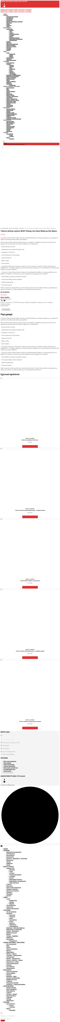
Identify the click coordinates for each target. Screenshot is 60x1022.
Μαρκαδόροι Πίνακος (14, 37)
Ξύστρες (11, 32)
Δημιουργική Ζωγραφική (12, 16)
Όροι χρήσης (7, 763)
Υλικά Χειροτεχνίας (11, 102)
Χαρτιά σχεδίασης (10, 108)
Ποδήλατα (8, 25)
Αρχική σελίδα (4, 228)
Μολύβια (11, 30)
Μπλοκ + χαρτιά (10, 95)
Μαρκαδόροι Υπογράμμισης (16, 39)
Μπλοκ (8, 80)
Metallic (11, 56)
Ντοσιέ (11, 36)
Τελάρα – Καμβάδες (11, 81)
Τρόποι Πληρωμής (9, 764)
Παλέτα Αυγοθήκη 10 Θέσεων (30, 440)
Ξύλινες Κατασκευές (11, 60)
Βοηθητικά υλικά (10, 79)
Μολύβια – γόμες (10, 112)
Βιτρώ (10, 70)
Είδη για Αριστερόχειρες (12, 44)
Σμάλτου (11, 71)
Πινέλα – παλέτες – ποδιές (12, 100)
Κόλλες (8, 92)
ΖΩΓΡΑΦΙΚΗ (6, 61)
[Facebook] (1, 301)
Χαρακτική (9, 59)
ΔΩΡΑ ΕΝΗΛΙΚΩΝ (7, 120)
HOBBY (5, 51)
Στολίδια (11, 136)
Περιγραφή (6, 309)
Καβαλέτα (8, 82)
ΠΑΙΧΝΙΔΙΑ (6, 15)
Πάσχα (8, 137)
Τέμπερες (11, 66)
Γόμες (10, 31)
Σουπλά (8, 50)
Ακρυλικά (11, 65)
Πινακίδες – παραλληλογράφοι (13, 118)
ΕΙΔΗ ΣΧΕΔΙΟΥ (7, 107)
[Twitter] (3, 301)
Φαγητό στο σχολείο (11, 46)
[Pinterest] (4, 301)
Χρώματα (8, 64)
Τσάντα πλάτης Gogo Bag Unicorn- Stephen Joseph (30, 651)
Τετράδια (11, 35)
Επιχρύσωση (12, 85)
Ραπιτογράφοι (9, 110)
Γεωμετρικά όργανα (14, 34)
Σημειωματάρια (13, 40)
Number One (12, 54)
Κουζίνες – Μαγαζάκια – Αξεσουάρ (14, 21)
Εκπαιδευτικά (9, 17)
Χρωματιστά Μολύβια (11, 113)
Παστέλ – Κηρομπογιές (11, 98)
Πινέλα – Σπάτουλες (11, 77)
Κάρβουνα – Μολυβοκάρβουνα (13, 75)
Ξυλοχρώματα (12, 74)
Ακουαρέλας (12, 69)
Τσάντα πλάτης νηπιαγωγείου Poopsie (30, 721)
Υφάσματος (12, 72)
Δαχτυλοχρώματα (10, 91)
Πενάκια (8, 111)
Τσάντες (8, 41)
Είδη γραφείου (9, 123)
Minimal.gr (11, 785)
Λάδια (10, 67)
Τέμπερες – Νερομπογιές (12, 96)
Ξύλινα (8, 24)
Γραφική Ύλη (9, 29)
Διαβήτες (8, 116)
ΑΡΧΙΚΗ (5, 14)
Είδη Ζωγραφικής (10, 122)
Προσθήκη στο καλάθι (30, 446)
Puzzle (8, 26)
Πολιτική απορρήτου (10, 761)
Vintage (8, 130)
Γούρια (11, 135)
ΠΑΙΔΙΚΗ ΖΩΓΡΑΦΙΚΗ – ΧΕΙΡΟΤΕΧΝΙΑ (12, 86)
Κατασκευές (9, 20)
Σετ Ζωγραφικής (10, 62)
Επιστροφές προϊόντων (11, 768)
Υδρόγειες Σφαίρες (10, 45)
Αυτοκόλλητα (9, 106)
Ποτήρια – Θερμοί (10, 126)
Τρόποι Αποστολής (9, 766)
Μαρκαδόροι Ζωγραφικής (12, 76)
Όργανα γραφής (10, 121)
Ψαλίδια (8, 103)
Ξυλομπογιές (9, 97)
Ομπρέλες (8, 49)
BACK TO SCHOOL (7, 27)
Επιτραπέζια (9, 19)
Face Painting (9, 105)
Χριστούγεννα (9, 133)
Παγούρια (8, 47)
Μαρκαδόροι (9, 93)
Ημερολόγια (9, 131)
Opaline (11, 55)
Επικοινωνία (7, 771)
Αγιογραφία (9, 83)
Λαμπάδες (11, 138)
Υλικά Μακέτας (10, 57)
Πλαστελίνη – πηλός (11, 101)
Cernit (7, 52)
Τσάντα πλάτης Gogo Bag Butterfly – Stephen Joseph (30, 510)
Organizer (8, 128)
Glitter (8, 90)
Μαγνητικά (9, 22)
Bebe (7, 88)
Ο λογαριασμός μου (9, 769)
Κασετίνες (8, 42)
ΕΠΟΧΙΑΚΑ (6, 132)
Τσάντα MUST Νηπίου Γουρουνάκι (30, 580)
